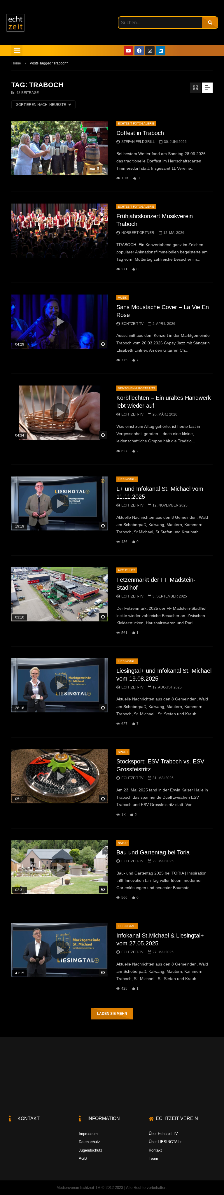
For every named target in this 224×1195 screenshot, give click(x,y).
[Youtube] (128, 50)
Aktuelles (126, 570)
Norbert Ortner (137, 233)
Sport (123, 752)
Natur (122, 842)
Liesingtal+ (127, 479)
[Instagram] (150, 50)
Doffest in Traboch (140, 133)
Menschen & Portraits (136, 388)
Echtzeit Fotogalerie (136, 123)
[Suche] (210, 22)
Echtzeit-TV (132, 324)
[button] (16, 50)
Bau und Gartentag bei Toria (153, 852)
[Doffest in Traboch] (59, 148)
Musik (122, 297)
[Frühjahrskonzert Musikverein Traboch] (59, 231)
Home (16, 63)
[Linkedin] (160, 50)
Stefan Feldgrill (138, 142)
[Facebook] (139, 50)
